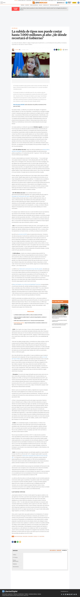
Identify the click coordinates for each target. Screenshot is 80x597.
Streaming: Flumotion (20, 595)
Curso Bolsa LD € (46, 5)
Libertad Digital (31, 591)
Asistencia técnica (33, 594)
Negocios (40, 5)
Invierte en (27, 5)
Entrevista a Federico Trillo (21, 0)
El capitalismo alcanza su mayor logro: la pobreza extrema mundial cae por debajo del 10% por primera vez (59, 317)
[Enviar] (59, 49)
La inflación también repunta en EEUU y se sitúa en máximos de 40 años (28, 314)
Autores (39, 594)
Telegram (74, 594)
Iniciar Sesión (78, 3)
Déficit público (25, 536)
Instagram (66, 594)
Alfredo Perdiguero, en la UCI (52, 0)
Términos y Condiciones (18, 594)
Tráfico (14, 554)
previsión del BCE (23, 234)
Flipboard (72, 594)
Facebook (61, 594)
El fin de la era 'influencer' (44, 0)
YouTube (68, 594)
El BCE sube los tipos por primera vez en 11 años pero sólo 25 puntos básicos (29, 320)
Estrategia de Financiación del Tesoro (20, 196)
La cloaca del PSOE (28, 0)
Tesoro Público (41, 536)
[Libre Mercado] (39, 3)
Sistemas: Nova (26, 595)
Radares (15, 564)
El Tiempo (15, 557)
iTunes (76, 594)
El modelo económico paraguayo (61, 0)
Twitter (63, 594)
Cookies (26, 594)
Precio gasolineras (15, 560)
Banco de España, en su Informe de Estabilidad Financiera (26, 284)
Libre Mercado (14, 28)
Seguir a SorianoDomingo (19, 49)
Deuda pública (30, 536)
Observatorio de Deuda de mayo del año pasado (30, 269)
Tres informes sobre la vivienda (36, 0)
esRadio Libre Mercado (34, 5)
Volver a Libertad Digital (60, 3)
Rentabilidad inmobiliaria (54, 5)
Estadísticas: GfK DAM (12, 595)
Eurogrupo (35, 536)
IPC (38, 536)
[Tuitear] (56, 49)
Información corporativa (7, 594)
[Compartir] (54, 49)
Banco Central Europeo (18, 536)
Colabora (74, 2)
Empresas (22, 5)
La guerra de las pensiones (56, 327)
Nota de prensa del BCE (18, 104)
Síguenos (66, 49)
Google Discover (70, 594)
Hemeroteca (16, 566)
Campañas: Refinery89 (5, 595)
